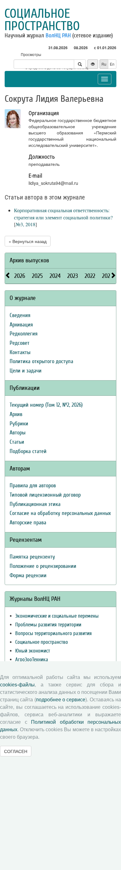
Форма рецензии (28, 575)
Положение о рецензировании (43, 566)
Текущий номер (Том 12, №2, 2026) (46, 405)
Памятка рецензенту (32, 557)
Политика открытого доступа (41, 361)
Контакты (20, 352)
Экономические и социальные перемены (57, 616)
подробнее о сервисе (61, 699)
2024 (55, 275)
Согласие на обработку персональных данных (60, 513)
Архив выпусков (29, 260)
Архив (16, 414)
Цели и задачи (26, 370)
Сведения (20, 315)
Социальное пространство (42, 20)
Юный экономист (32, 651)
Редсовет (19, 343)
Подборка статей (28, 451)
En (112, 64)
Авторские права (28, 522)
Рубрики (19, 423)
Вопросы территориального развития (53, 633)
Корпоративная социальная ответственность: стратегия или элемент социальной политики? (63, 214)
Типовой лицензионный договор (45, 495)
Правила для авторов (33, 485)
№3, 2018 (25, 224)
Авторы (17, 432)
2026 (19, 275)
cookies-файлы (17, 684)
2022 (90, 275)
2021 (107, 275)
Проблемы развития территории (48, 625)
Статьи (17, 442)
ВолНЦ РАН (58, 35)
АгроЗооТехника (31, 659)
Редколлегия (24, 333)
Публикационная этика (35, 504)
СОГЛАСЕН (15, 751)
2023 (72, 275)
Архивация (21, 324)
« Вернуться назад (28, 241)
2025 (37, 275)
